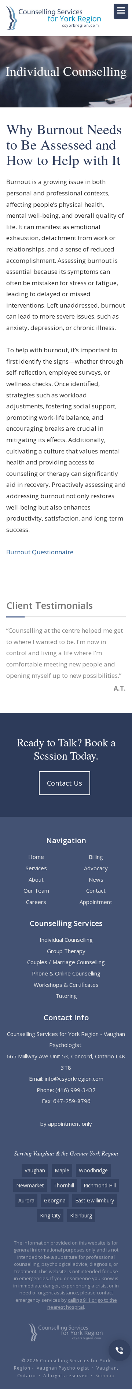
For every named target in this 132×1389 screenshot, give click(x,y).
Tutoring (66, 995)
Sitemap (105, 1376)
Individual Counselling (66, 939)
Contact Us (64, 783)
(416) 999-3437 (75, 1090)
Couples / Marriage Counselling (66, 962)
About (36, 879)
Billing (96, 856)
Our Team (36, 890)
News (96, 879)
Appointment (96, 901)
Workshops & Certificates (66, 984)
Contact (96, 890)
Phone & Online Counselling (66, 973)
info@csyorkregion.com (74, 1078)
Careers (36, 901)
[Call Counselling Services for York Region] (120, 1349)
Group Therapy (66, 951)
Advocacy (96, 868)
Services (36, 868)
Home (36, 856)
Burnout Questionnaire (39, 552)
